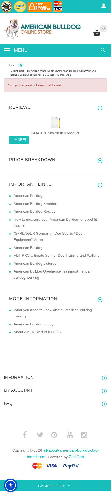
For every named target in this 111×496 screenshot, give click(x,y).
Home (11, 65)
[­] (102, 50)
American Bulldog (28, 195)
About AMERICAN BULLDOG (37, 332)
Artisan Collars (20, 65)
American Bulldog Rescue (35, 211)
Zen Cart (76, 457)
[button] (10, 485)
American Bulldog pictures (35, 263)
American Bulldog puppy (33, 324)
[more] (19, 140)
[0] (97, 35)
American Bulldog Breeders (36, 203)
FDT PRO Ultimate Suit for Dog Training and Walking (57, 255)
